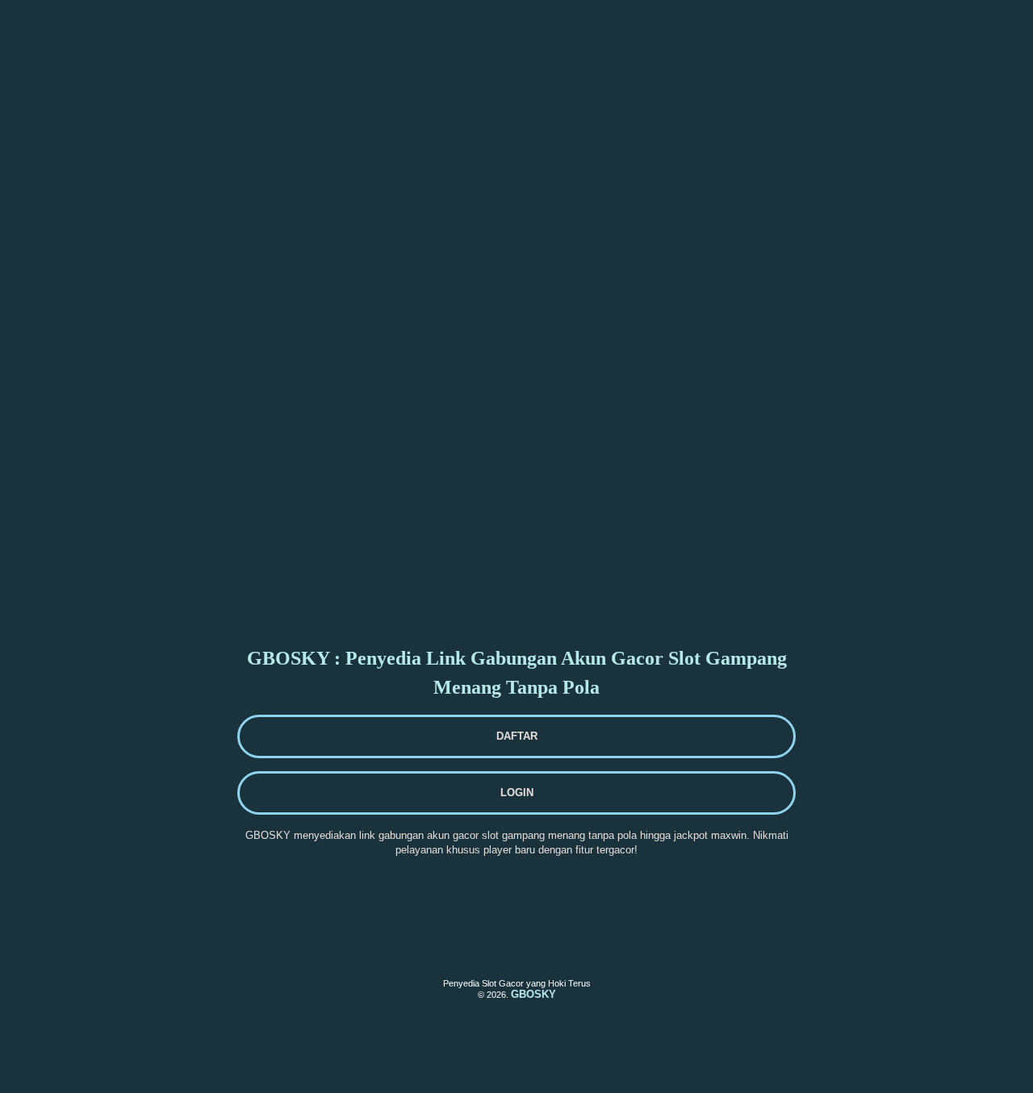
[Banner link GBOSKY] (141, 37)
